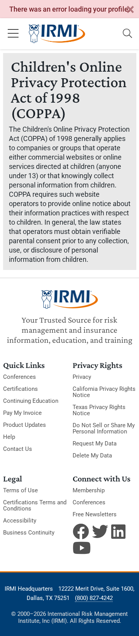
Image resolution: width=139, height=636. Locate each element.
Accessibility (19, 520)
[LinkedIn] (119, 531)
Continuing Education (30, 400)
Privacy (82, 376)
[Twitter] (100, 531)
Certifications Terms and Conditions (34, 505)
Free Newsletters (95, 514)
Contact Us (17, 448)
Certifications (20, 388)
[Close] (130, 10)
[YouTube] (81, 548)
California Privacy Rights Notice (104, 392)
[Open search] (127, 33)
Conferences (19, 376)
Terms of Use (20, 490)
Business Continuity (28, 532)
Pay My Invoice (22, 412)
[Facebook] (81, 531)
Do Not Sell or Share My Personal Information (104, 428)
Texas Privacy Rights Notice (99, 410)
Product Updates (24, 424)
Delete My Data (92, 455)
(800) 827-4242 (94, 598)
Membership (89, 490)
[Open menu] (13, 33)
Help (9, 436)
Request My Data (95, 443)
